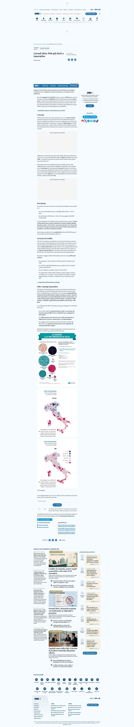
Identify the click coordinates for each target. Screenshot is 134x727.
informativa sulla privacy (67, 516)
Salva (52, 85)
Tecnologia (76, 14)
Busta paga (70, 9)
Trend (35, 9)
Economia (45, 14)
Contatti (36, 709)
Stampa (44, 85)
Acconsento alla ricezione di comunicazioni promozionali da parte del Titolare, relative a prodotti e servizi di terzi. (63, 509)
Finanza (52, 14)
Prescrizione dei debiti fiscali (74, 715)
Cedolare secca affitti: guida (58, 705)
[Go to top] (116, 722)
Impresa (58, 14)
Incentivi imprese (54, 9)
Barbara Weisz (96, 588)
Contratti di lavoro (77, 9)
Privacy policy (37, 711)
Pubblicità (36, 705)
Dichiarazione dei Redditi (44, 9)
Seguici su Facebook (90, 117)
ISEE (87, 606)
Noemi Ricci (70, 53)
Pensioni (84, 9)
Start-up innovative (44, 527)
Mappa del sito (37, 718)
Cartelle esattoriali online (75, 707)
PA (71, 14)
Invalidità (89, 617)
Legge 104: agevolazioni (75, 712)
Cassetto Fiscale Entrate (58, 712)
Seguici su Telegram (45, 519)
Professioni (66, 14)
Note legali (36, 707)
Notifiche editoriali (38, 716)
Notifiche (72, 85)
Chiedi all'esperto (90, 653)
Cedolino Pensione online (75, 705)
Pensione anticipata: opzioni (59, 710)
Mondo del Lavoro (91, 640)
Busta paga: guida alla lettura (74, 710)
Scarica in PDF (62, 85)
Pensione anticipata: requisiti (56, 708)
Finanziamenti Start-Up (92, 556)
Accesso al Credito (44, 48)
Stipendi (65, 9)
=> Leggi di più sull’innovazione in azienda (48, 282)
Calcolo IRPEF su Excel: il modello (57, 715)
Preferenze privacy (38, 714)
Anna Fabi (97, 577)
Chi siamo (36, 703)
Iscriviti (90, 105)
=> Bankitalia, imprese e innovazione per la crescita (51, 110)
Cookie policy (37, 713)
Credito (60, 9)
